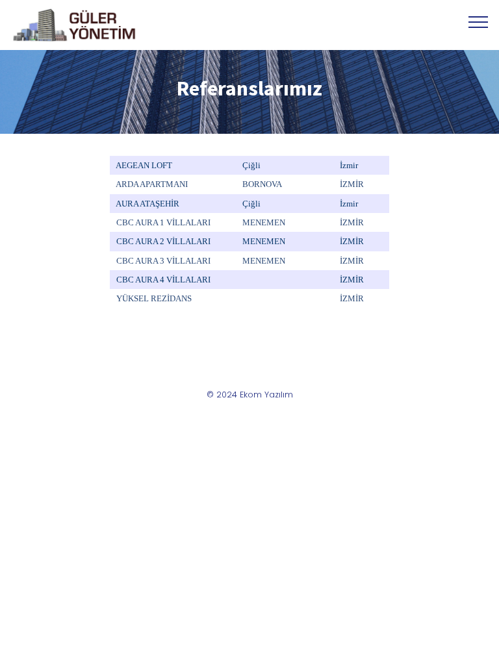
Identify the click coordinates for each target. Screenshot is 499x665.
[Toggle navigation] (478, 21)
